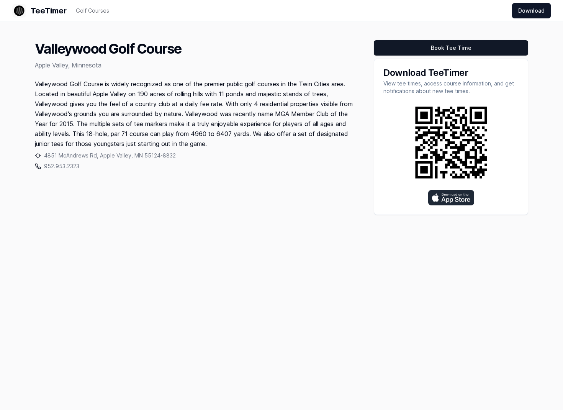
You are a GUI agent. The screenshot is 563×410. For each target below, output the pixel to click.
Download (531, 10)
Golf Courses (92, 10)
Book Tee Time (451, 47)
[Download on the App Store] (451, 197)
